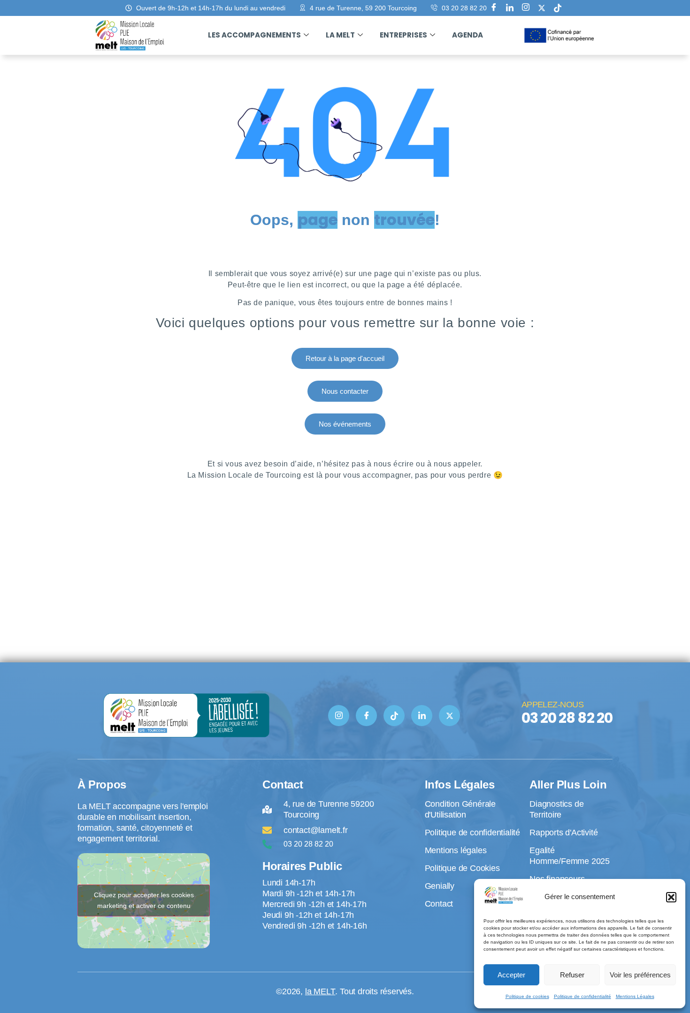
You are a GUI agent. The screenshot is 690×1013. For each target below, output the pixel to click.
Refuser (572, 975)
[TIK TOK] (394, 715)
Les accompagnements (254, 35)
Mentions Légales (635, 996)
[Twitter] (449, 715)
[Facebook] (494, 8)
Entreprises (403, 35)
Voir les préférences (640, 975)
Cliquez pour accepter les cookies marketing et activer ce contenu (144, 900)
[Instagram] (526, 8)
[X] (542, 8)
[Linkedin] (510, 8)
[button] (671, 897)
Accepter (511, 975)
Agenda (467, 35)
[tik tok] (558, 8)
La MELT (340, 35)
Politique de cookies (527, 996)
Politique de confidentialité (582, 996)
